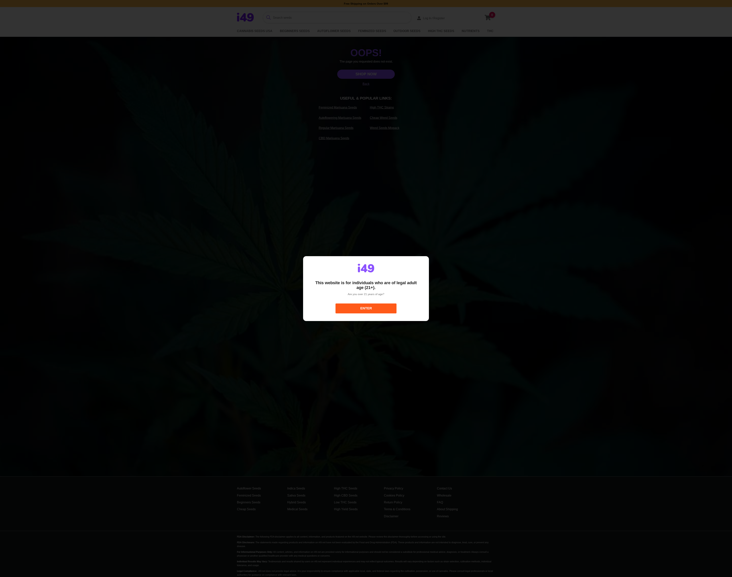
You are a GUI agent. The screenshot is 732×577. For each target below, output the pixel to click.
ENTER (366, 308)
